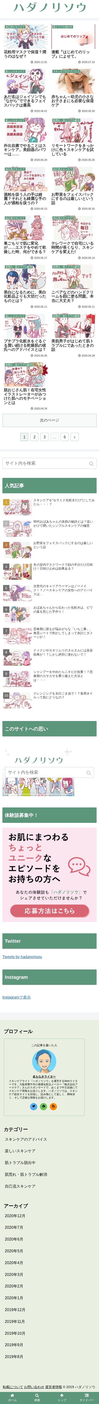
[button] (92, 464)
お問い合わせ (34, 1387)
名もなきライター (44, 1076)
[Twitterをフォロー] (33, 1106)
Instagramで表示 (16, 997)
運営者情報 (53, 1387)
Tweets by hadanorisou (22, 957)
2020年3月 (14, 1275)
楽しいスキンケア (20, 1151)
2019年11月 (15, 1322)
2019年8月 (14, 1357)
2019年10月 (15, 1333)
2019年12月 (15, 1310)
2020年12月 (15, 1216)
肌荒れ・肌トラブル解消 (26, 1174)
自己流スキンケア (20, 1186)
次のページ (49, 420)
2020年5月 (14, 1251)
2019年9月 (14, 1345)
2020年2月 (14, 1286)
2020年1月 (14, 1298)
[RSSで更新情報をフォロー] (53, 1106)
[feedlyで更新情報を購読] (43, 1106)
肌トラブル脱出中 (20, 1163)
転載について (13, 1387)
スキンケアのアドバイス (26, 1139)
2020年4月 (14, 1263)
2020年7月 (14, 1227)
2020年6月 (14, 1239)
